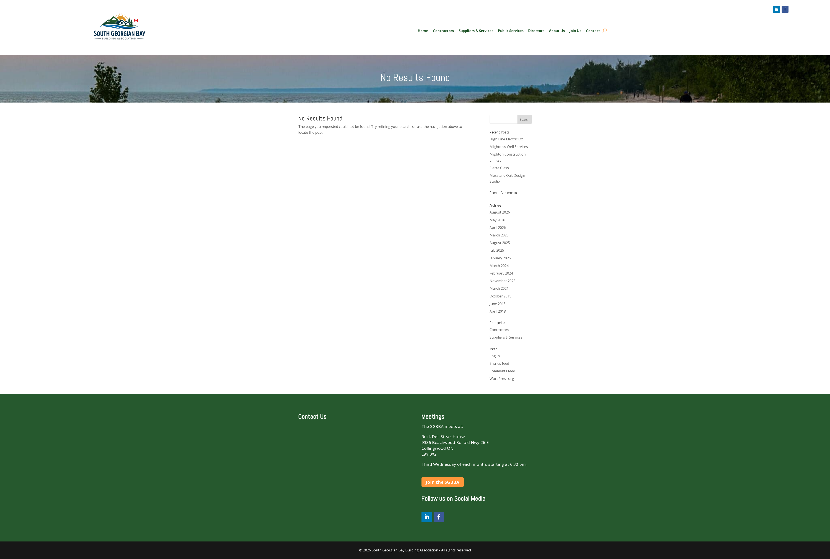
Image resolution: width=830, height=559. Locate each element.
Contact (593, 31)
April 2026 (498, 227)
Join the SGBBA (442, 482)
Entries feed (499, 363)
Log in (495, 355)
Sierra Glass (499, 167)
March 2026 (499, 235)
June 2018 (498, 303)
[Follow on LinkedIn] (776, 9)
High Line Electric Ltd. (507, 139)
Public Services (511, 31)
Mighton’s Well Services (509, 146)
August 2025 (500, 242)
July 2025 (497, 250)
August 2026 (500, 212)
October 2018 (500, 296)
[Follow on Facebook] (785, 9)
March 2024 (499, 265)
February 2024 (501, 273)
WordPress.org (502, 378)
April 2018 (498, 311)
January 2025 (500, 258)
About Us (557, 31)
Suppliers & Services (476, 31)
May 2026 (497, 220)
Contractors (443, 31)
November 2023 (503, 280)
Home (423, 31)
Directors (536, 31)
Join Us (575, 31)
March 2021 (499, 288)
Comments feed (502, 371)
